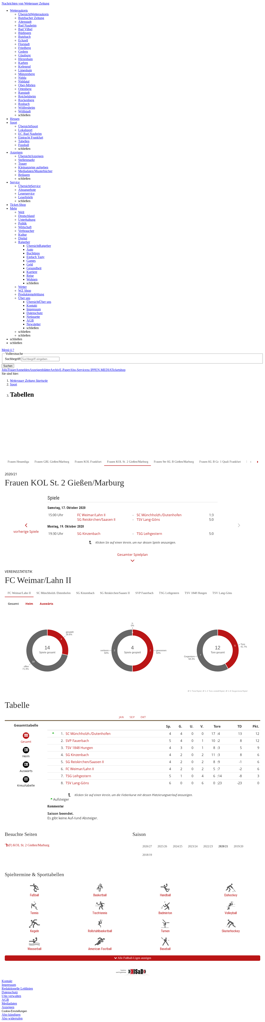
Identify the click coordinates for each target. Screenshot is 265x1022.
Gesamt (13, 604)
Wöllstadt (24, 111)
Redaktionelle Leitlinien (17, 988)
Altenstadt (24, 21)
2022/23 (208, 846)
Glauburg (24, 55)
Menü (5, 350)
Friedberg (24, 48)
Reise (30, 275)
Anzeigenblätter (40, 370)
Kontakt (31, 305)
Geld (29, 264)
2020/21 (223, 846)
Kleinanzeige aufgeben (33, 167)
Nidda (22, 77)
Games (31, 260)
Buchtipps (33, 253)
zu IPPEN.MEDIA (99, 370)
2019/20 (238, 846)
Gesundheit (33, 268)
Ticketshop (118, 370)
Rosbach (24, 104)
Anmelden (23, 370)
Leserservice (26, 193)
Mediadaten (9, 1003)
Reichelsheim (27, 96)
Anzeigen (8, 1007)
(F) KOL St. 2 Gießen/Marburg (28, 845)
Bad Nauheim (27, 25)
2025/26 (162, 846)
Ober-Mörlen (26, 85)
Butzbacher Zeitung (31, 18)
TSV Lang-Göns (148, 519)
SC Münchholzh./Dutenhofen (159, 515)
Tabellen (23, 141)
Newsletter (33, 324)
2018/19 (147, 854)
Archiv (54, 370)
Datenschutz (34, 313)
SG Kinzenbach (88, 533)
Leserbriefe (25, 197)
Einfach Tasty (35, 257)
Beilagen (24, 175)
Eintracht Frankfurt (30, 137)
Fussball (23, 145)
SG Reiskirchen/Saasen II (96, 519)
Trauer (22, 163)
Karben (23, 63)
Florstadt (24, 44)
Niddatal (23, 81)
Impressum (33, 309)
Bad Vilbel (25, 29)
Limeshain (25, 70)
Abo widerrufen (12, 1018)
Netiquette (33, 316)
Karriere (31, 272)
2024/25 (177, 846)
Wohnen (31, 279)
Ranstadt (24, 92)
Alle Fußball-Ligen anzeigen (134, 958)
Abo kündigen (11, 1014)
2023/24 (193, 846)
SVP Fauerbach (144, 593)
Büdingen (24, 33)
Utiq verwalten (11, 996)
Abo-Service (78, 370)
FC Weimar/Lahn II (91, 515)
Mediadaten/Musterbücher (35, 171)
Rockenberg (26, 100)
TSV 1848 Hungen (196, 593)
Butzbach (24, 36)
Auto (29, 249)
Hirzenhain (25, 59)
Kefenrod (24, 66)
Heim (29, 604)
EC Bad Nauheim (30, 133)
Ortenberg (24, 89)
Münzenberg (26, 74)
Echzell (23, 40)
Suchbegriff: (13, 359)
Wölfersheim (26, 107)
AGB (30, 320)
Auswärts (46, 604)
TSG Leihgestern (149, 533)
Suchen (7, 365)
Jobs (4, 370)
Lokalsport (25, 130)
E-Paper (64, 370)
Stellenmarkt (26, 160)
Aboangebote (27, 189)
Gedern (23, 51)
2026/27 (147, 846)
